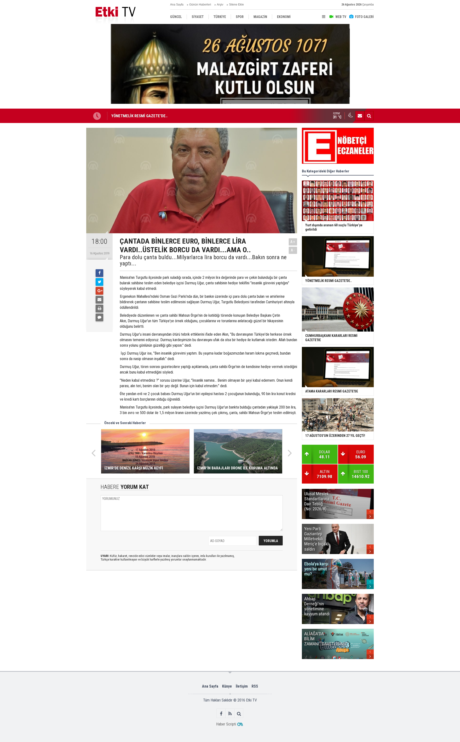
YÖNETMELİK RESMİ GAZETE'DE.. (139, 115)
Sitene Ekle (236, 4)
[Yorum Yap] (99, 317)
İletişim (242, 686)
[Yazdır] (99, 308)
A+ (292, 242)
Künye (227, 686)
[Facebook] (99, 273)
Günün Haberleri (200, 4)
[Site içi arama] (369, 116)
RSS (255, 686)
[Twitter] (99, 282)
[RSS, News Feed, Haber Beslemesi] (230, 713)
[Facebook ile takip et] (221, 713)
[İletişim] (359, 116)
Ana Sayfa (177, 4)
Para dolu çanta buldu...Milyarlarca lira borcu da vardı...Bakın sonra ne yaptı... (203, 260)
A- (293, 250)
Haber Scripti (226, 724)
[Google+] (99, 291)
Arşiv (220, 4)
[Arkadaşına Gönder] (99, 300)
